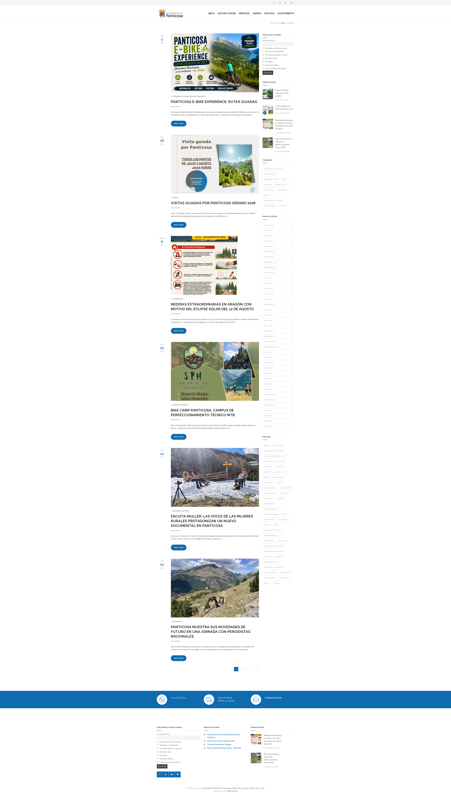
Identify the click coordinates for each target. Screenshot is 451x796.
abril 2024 (278, 326)
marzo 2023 (278, 363)
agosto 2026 (278, 225)
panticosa (282, 541)
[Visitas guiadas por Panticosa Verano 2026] (215, 164)
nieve (276, 525)
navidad (267, 525)
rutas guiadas (270, 572)
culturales (280, 461)
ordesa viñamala (271, 535)
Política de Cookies (257, 788)
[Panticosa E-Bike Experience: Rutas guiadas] (215, 62)
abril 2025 (278, 288)
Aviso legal (227, 788)
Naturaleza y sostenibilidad (274, 51)
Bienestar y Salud (271, 58)
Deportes (193, 96)
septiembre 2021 (278, 400)
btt (284, 456)
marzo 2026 (278, 246)
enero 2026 (278, 257)
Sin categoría (269, 206)
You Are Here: (275, 23)
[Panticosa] (178, 13)
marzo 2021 (278, 426)
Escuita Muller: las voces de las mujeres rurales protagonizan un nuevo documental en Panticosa (212, 521)
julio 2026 (278, 230)
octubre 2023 (278, 341)
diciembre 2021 (278, 394)
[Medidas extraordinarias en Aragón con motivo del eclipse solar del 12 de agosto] (215, 265)
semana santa (270, 578)
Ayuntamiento (178, 299)
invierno (280, 498)
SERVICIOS (244, 13)
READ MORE (178, 123)
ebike (266, 477)
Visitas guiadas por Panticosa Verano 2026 (213, 203)
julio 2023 (278, 352)
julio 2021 (278, 410)
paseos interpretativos (273, 551)
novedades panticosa (272, 530)
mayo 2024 (278, 320)
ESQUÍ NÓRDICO (285, 488)
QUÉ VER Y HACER (227, 13)
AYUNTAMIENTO (285, 13)
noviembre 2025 (278, 267)
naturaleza (284, 520)
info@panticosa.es (273, 698)
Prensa (267, 195)
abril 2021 (278, 421)
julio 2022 (278, 373)
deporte (279, 467)
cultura (267, 461)
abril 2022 (278, 384)
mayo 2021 (278, 416)
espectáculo (269, 482)
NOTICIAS (269, 13)
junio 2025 (278, 278)
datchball (268, 467)
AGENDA (257, 13)
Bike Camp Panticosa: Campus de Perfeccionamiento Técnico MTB (283, 143)
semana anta (285, 572)
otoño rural (269, 541)
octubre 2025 (278, 273)
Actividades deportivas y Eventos (276, 55)
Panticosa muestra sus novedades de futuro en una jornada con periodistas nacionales (210, 631)
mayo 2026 (278, 241)
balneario (278, 445)
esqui (280, 482)
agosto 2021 (278, 405)
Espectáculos (281, 185)
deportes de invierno (273, 472)
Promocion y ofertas (272, 65)
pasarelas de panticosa (273, 546)
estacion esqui (270, 493)
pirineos (267, 557)
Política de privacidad (240, 788)
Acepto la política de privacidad (275, 68)
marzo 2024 (278, 331)
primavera (279, 557)
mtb (284, 514)
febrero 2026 (278, 251)
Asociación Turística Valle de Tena (221, 741)
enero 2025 (278, 299)
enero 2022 (278, 389)
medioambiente (270, 504)
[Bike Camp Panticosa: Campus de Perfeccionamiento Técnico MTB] (215, 371)
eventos (283, 493)
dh (287, 472)
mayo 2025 (278, 283)
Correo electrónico (268, 40)
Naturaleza (201, 96)
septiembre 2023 (278, 347)
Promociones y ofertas (273, 200)
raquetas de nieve (271, 562)
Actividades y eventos (181, 96)
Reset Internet (232, 791)
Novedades (177, 621)
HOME (282, 23)
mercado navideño (271, 514)
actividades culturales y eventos (276, 48)
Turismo (176, 197)
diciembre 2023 (278, 336)
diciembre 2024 (278, 304)
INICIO (211, 13)
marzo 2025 (278, 294)
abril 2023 (278, 357)
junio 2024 (278, 315)
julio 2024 (278, 310)
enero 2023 (278, 368)
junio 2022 (278, 378)
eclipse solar (278, 477)
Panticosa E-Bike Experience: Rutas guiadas (214, 102)
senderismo (284, 578)
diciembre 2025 (278, 262)
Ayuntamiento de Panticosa (211, 788)
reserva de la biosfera (273, 567)
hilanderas (268, 498)
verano (277, 583)
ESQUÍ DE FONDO (270, 488)
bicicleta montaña (271, 456)
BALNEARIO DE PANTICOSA (273, 451)
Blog (285, 179)
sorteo (267, 583)
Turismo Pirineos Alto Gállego (219, 744)
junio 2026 (278, 236)
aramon (267, 445)
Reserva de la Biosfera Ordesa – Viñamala (224, 748)
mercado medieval (271, 509)
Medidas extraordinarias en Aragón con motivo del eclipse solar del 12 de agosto (284, 124)
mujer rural (269, 520)
